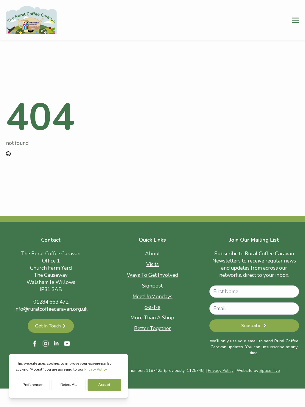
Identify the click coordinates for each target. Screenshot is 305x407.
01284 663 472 (51, 302)
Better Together (152, 328)
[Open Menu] (295, 20)
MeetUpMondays (152, 296)
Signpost (152, 285)
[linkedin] (56, 343)
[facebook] (35, 343)
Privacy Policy (221, 370)
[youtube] (67, 343)
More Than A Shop (152, 317)
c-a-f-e (152, 307)
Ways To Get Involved (152, 275)
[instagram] (45, 343)
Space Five (269, 370)
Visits (152, 264)
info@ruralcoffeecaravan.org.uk (51, 309)
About (152, 253)
